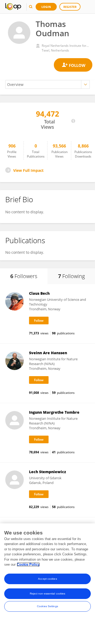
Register (70, 7)
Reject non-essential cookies (47, 593)
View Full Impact (28, 170)
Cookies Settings (47, 606)
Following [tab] (71, 276)
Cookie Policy (28, 564)
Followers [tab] (23, 276)
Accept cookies (47, 578)
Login (46, 7)
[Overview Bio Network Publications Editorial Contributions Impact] (47, 84)
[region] (47, 570)
